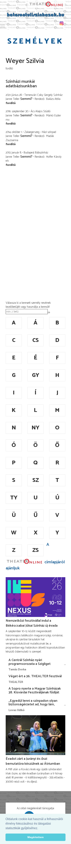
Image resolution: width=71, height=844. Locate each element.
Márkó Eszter (53, 115)
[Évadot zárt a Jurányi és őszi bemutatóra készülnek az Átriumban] (35, 735)
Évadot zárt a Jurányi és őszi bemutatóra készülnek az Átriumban (33, 761)
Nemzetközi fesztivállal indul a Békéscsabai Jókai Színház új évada (32, 623)
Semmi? (26, 99)
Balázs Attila (53, 99)
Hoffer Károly (54, 156)
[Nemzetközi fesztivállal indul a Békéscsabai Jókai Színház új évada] (35, 597)
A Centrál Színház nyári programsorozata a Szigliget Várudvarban (30, 664)
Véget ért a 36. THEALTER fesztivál (35, 676)
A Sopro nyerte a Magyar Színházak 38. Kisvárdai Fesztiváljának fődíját (35, 690)
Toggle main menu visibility (2, 26)
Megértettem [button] (35, 837)
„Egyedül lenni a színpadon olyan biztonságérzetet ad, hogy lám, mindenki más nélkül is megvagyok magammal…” (35, 706)
